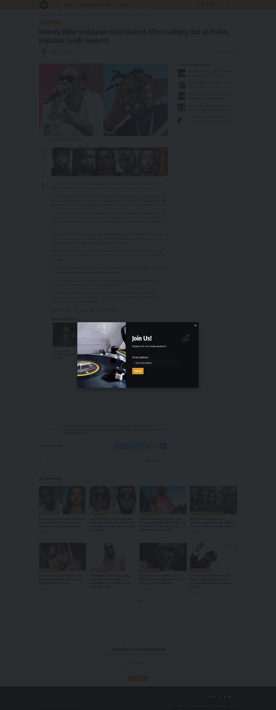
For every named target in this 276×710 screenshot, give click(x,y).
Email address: (140, 357)
